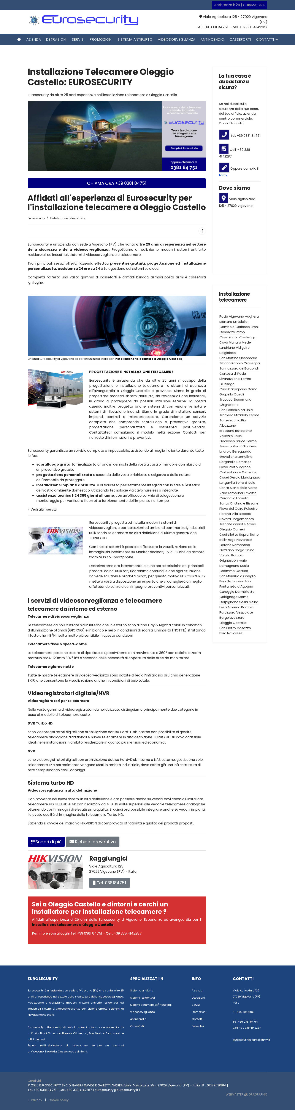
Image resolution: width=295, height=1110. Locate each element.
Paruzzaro (227, 612)
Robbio (237, 363)
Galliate (239, 524)
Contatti (265, 39)
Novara (225, 519)
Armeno (234, 607)
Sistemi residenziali (142, 997)
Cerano (225, 545)
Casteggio (248, 337)
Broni (255, 327)
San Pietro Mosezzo (235, 628)
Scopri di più (48, 842)
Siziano (225, 363)
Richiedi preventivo (95, 842)
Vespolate (244, 612)
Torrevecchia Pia (232, 420)
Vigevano (236, 316)
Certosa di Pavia (232, 373)
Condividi (34, 1081)
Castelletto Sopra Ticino (239, 534)
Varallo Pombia (231, 555)
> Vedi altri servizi (42, 509)
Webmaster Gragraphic (246, 1094)
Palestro (251, 508)
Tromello (226, 415)
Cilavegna (252, 363)
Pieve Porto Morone (235, 467)
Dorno (252, 389)
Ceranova (227, 498)
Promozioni (101, 39)
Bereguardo (241, 451)
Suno (248, 581)
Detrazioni (56, 39)
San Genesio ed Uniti (236, 410)
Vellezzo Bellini (230, 436)
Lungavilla (227, 482)
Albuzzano (227, 425)
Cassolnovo (228, 337)
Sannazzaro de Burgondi (239, 368)
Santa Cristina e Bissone (239, 503)
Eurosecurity (101, 380)
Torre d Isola (245, 482)
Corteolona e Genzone (238, 472)
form (223, 175)
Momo (243, 597)
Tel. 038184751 (111, 883)
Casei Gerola (229, 477)
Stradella (240, 322)
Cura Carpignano (233, 389)
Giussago (227, 384)
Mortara (225, 322)
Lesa (223, 607)
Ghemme (227, 571)
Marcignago (250, 477)
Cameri (239, 529)
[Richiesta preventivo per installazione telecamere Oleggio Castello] (117, 135)
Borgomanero (243, 519)
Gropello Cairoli (231, 394)
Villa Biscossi (241, 514)
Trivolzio (250, 493)
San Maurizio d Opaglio (237, 576)
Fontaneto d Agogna (236, 586)
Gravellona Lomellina (235, 457)
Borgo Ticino (244, 550)
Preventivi (198, 1026)
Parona (225, 514)
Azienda (33, 39)
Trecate (225, 524)
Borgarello (227, 462)
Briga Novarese (231, 581)
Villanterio (249, 446)
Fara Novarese (231, 633)
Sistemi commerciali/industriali (151, 1005)
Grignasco (227, 560)
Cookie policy (59, 1100)
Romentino (241, 545)
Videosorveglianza (176, 39)
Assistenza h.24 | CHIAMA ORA (239, 4)
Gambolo (227, 327)
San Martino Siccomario (238, 358)
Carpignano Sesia (233, 602)
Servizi (78, 39)
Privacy (36, 1100)
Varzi (237, 446)
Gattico (242, 571)
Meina (253, 602)
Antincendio (212, 39)
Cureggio (226, 592)
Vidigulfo (243, 347)
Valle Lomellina (231, 493)
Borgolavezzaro (231, 617)
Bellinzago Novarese (235, 540)
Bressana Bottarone (235, 431)
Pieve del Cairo (231, 508)
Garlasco (242, 327)
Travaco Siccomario (235, 399)
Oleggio (225, 529)
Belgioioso (227, 353)
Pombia (247, 607)
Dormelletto (245, 592)
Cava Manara (230, 342)
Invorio (242, 560)
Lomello (242, 498)
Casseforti (240, 39)
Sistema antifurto (135, 39)
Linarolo (225, 451)
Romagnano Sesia (234, 566)
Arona (251, 524)
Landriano (227, 347)
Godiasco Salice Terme (238, 441)
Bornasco (244, 462)
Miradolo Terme (246, 415)
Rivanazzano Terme (235, 379)
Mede (246, 342)
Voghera (252, 316)
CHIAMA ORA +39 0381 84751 (116, 183)
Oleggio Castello (232, 623)
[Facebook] (202, 231)
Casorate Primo (232, 332)
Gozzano (226, 550)
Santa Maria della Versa (238, 488)
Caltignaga (228, 597)
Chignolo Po (229, 405)
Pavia (223, 316)
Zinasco (225, 446)
